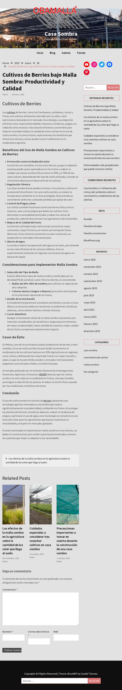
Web (55, 631)
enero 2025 (90, 259)
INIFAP (43, 374)
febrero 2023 (91, 323)
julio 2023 (89, 295)
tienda (81, 53)
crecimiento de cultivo (96, 357)
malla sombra (91, 364)
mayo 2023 (89, 302)
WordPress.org (92, 240)
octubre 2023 (91, 273)
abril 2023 (89, 309)
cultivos (11, 112)
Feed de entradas (93, 226)
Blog (52, 53)
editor (5, 561)
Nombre (7, 631)
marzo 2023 (90, 316)
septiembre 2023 (93, 281)
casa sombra (90, 350)
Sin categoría (91, 371)
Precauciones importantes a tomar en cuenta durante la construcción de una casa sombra (67, 540)
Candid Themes (89, 673)
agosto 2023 (90, 288)
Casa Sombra (61, 33)
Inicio (40, 53)
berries (47, 400)
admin (5, 94)
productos (112, 24)
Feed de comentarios (95, 233)
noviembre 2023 (92, 266)
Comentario (10, 589)
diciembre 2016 (92, 331)
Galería (66, 53)
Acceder (88, 219)
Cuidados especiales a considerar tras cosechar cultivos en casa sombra (40, 538)
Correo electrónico (38, 633)
